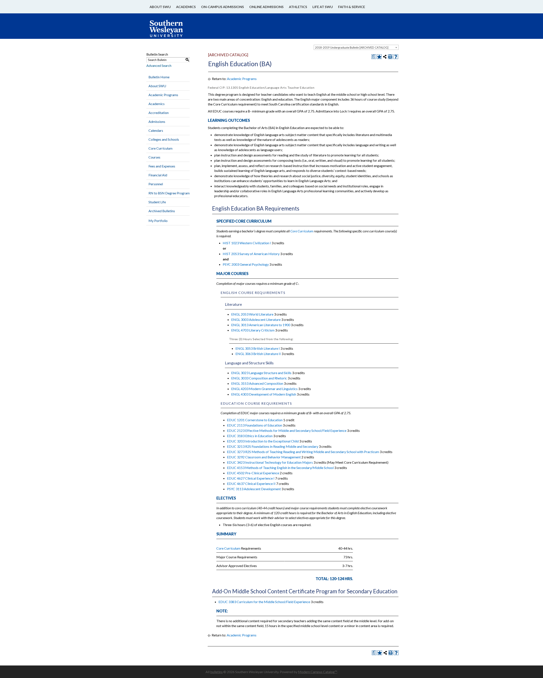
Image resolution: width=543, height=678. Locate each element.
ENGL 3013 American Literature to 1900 (260, 325)
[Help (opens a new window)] (395, 56)
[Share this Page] (384, 56)
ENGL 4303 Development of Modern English (263, 394)
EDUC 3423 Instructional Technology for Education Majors (270, 462)
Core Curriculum (160, 148)
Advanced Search (158, 65)
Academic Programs (163, 95)
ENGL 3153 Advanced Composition (257, 383)
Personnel (155, 184)
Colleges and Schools (163, 139)
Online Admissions (266, 7)
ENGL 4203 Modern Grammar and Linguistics (264, 389)
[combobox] (356, 47)
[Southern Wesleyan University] (170, 30)
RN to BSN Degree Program (169, 193)
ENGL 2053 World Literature (252, 314)
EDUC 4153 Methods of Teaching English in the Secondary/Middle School (280, 468)
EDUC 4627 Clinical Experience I (250, 478)
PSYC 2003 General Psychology (246, 264)
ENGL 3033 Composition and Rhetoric (259, 378)
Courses (154, 157)
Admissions (156, 121)
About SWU (160, 7)
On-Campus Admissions (222, 7)
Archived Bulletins (161, 211)
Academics (186, 7)
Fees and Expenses (161, 166)
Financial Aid (157, 175)
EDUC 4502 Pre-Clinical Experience (253, 473)
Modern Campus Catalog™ (317, 672)
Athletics (298, 7)
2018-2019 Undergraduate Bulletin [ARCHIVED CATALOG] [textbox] (351, 47)
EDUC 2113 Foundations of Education (254, 425)
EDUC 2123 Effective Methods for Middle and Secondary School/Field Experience (286, 430)
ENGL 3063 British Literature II (258, 354)
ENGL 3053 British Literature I (257, 348)
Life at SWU (322, 7)
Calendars (155, 130)
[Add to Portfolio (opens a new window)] (379, 56)
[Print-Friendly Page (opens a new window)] (390, 56)
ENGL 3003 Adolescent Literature (256, 319)
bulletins (216, 672)
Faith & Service (351, 7)
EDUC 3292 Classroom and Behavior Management (264, 457)
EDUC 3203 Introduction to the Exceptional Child (263, 441)
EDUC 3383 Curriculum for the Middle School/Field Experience (264, 602)
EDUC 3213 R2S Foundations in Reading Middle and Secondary (272, 446)
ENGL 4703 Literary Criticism (252, 330)
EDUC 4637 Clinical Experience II (251, 483)
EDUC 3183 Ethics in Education (250, 436)
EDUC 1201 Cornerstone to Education (255, 420)
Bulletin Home (158, 77)
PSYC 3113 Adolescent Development (254, 489)
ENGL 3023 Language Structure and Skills (261, 373)
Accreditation (158, 113)
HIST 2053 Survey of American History (251, 254)
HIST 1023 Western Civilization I (247, 243)
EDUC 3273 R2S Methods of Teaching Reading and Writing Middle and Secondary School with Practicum (303, 452)
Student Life (157, 202)
